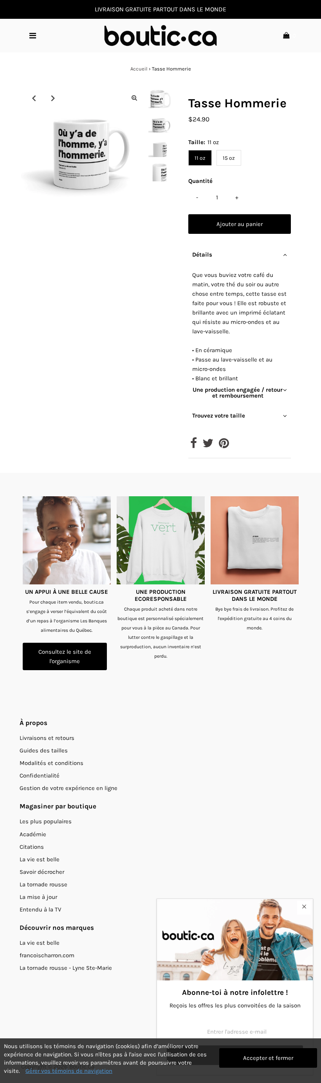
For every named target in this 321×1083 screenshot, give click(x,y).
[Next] (52, 98)
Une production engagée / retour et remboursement (238, 392)
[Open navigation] (32, 35)
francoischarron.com (47, 955)
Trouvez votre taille (218, 415)
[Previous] (33, 98)
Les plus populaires (46, 821)
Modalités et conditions (51, 763)
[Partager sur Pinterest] (224, 445)
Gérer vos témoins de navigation (68, 1070)
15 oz (229, 158)
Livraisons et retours (47, 737)
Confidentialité (40, 775)
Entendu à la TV (40, 909)
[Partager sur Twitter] (207, 445)
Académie (33, 834)
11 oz (200, 158)
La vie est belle (40, 859)
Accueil (139, 69)
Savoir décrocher (42, 871)
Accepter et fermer (268, 1057)
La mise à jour (38, 896)
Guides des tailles (44, 750)
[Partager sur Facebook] (193, 445)
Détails (202, 254)
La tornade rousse (43, 884)
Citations (32, 846)
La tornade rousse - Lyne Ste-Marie (66, 967)
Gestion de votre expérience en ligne (68, 788)
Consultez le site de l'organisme (64, 656)
